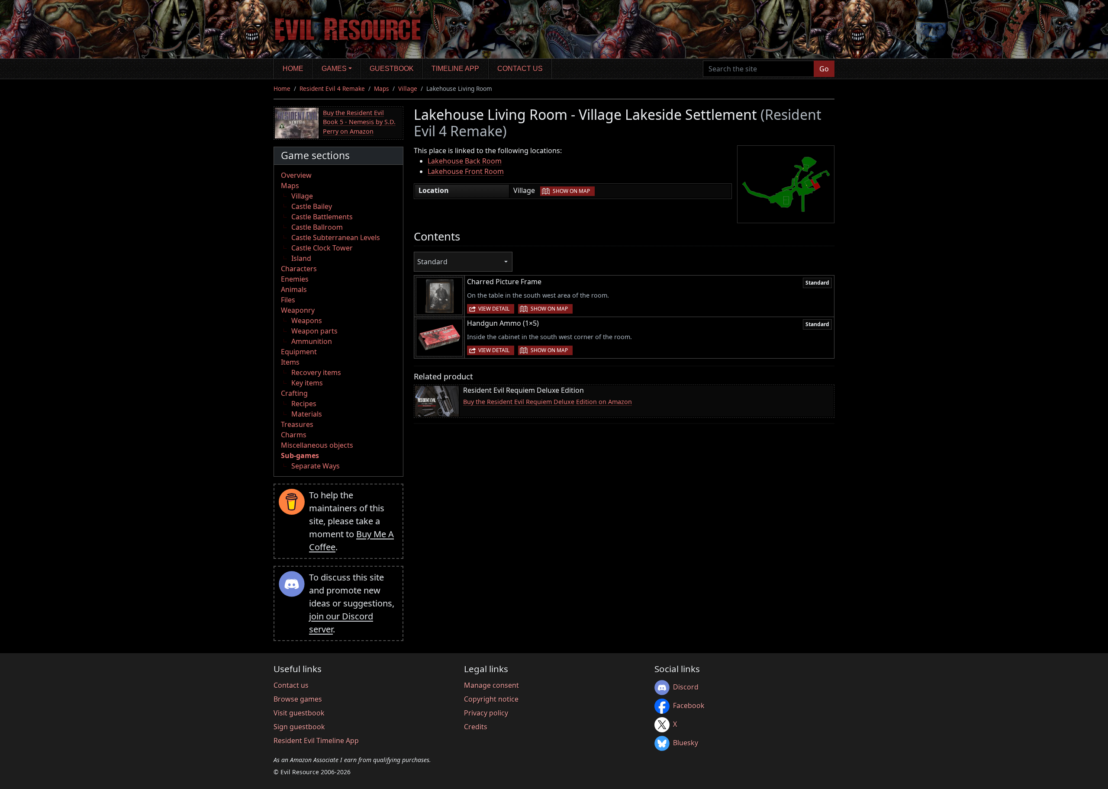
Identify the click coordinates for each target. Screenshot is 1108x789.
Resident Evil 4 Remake (332, 88)
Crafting (294, 393)
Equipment (299, 351)
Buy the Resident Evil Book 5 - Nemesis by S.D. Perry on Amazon (359, 122)
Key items (307, 383)
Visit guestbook (299, 713)
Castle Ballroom (317, 227)
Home (293, 68)
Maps (381, 88)
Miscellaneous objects (317, 445)
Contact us (520, 68)
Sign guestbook (299, 726)
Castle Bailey (311, 206)
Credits (475, 726)
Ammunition (311, 341)
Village (407, 88)
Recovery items (316, 372)
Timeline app (455, 68)
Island (301, 258)
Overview (296, 175)
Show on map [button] (571, 191)
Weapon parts (314, 331)
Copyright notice (491, 699)
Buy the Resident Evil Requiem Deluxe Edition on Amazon (547, 402)
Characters (299, 268)
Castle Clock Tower (322, 248)
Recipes (303, 403)
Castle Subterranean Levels (335, 237)
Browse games (298, 699)
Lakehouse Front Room (466, 171)
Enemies (295, 279)
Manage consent (491, 685)
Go (824, 69)
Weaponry (298, 310)
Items (290, 362)
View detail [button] (493, 308)
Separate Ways (315, 466)
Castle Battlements (322, 216)
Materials (306, 414)
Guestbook (392, 68)
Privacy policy (486, 713)
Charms (293, 434)
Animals (294, 289)
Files (288, 300)
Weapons (306, 320)
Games (334, 68)
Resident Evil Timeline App (316, 740)
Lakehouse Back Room (465, 161)
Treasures (297, 424)
